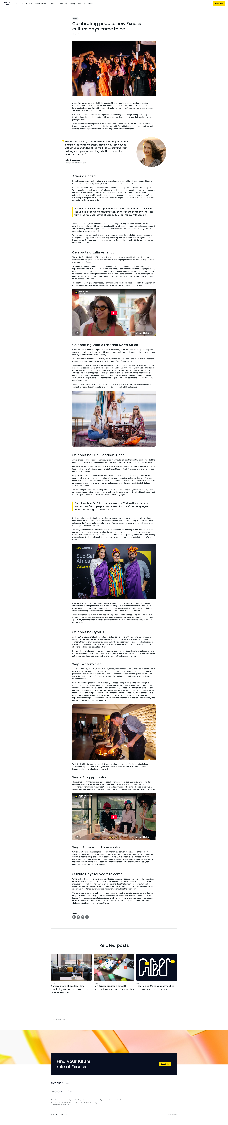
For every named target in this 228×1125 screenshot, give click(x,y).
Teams (27, 3)
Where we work (41, 3)
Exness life (53, 3)
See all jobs (219, 3)
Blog (79, 3)
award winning (62, 1100)
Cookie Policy (65, 1114)
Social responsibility (67, 3)
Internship (88, 3)
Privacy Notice (55, 1114)
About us (19, 3)
